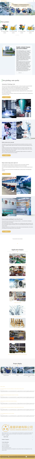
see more (6, 97)
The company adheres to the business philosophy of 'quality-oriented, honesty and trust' (12, 388)
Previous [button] (1, 28)
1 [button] (16, 35)
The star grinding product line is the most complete (7, 413)
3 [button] (18, 35)
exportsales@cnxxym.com (7, 447)
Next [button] (34, 28)
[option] (5, 29)
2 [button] (17, 35)
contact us (20, 72)
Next (34, 371)
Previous (1, 371)
